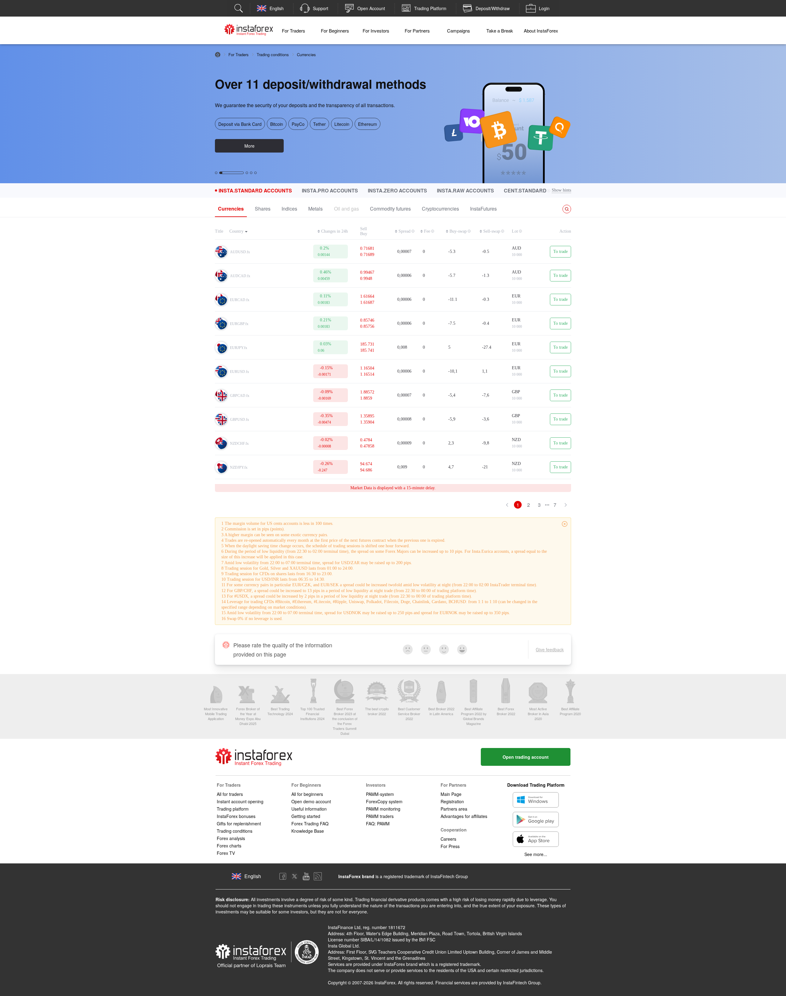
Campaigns (458, 30)
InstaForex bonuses (236, 816)
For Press (450, 846)
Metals (315, 208)
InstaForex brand (356, 876)
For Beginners (335, 30)
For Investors (376, 30)
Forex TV (226, 853)
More (249, 146)
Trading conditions (273, 54)
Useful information (309, 809)
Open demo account (311, 801)
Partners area (454, 809)
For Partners (417, 30)
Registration (452, 801)
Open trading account (526, 757)
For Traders (293, 30)
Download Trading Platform (535, 785)
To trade (560, 251)
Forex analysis (231, 838)
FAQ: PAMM (378, 823)
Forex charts (229, 846)
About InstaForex (541, 30)
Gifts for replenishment (239, 823)
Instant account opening (240, 801)
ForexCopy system (384, 801)
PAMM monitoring (383, 809)
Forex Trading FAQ (310, 823)
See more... (535, 854)
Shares (262, 208)
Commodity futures (390, 208)
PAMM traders (380, 816)
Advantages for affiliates (464, 816)
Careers (448, 839)
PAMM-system (380, 794)
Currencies (231, 208)
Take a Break (499, 30)
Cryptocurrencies (440, 208)
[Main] (217, 54)
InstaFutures (483, 208)
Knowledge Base (307, 831)
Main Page (451, 794)
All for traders (230, 794)
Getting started (305, 816)
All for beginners (307, 794)
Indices (289, 208)
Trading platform (233, 809)
